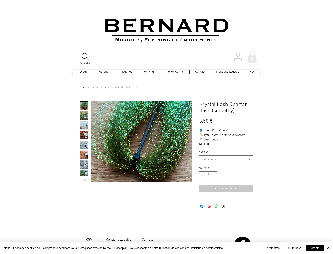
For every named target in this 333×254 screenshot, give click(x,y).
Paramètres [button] (272, 248)
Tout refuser (293, 248)
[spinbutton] (208, 175)
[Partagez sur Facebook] (201, 206)
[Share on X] (223, 206)
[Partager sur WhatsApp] (216, 206)
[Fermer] (328, 248)
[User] (238, 57)
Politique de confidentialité (207, 248)
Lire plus (204, 144)
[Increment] (214, 175)
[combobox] (226, 159)
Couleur (204, 152)
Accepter (315, 248)
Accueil (85, 88)
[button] (252, 57)
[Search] (85, 56)
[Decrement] (202, 175)
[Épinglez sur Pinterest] (209, 206)
